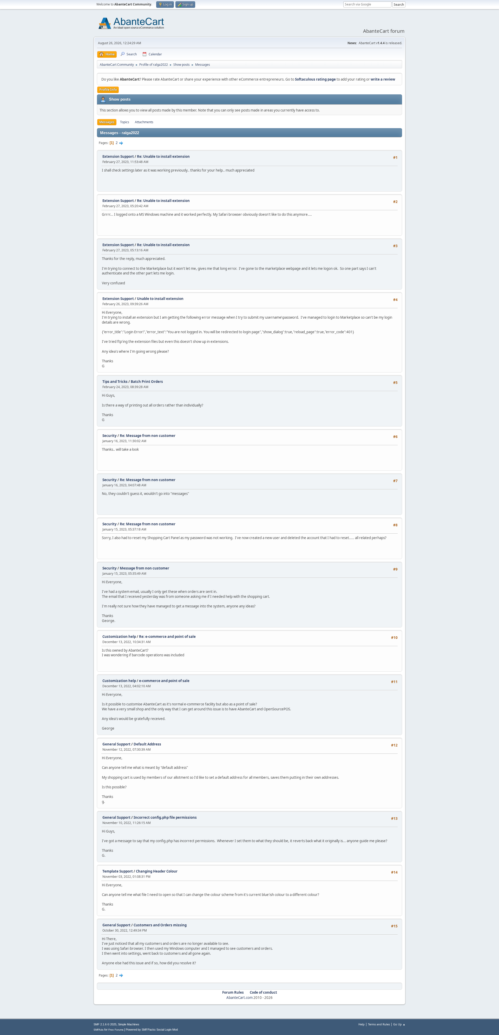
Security (109, 435)
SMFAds (98, 1029)
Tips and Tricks (115, 381)
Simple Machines (128, 1024)
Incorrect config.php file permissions (165, 817)
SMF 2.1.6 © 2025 (105, 1024)
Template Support (117, 871)
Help (361, 1024)
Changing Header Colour (157, 871)
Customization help (119, 636)
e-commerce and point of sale (164, 680)
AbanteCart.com (239, 997)
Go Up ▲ (399, 1024)
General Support (116, 744)
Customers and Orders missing (160, 925)
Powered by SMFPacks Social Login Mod (152, 1029)
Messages (106, 122)
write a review (383, 79)
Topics (124, 122)
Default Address (147, 744)
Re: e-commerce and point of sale (167, 636)
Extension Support (118, 156)
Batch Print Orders (147, 381)
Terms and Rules (379, 1024)
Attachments (144, 122)
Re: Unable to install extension (163, 156)
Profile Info (108, 89)
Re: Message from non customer (147, 435)
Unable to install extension (160, 298)
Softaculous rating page (315, 79)
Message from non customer (144, 568)
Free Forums (115, 1029)
